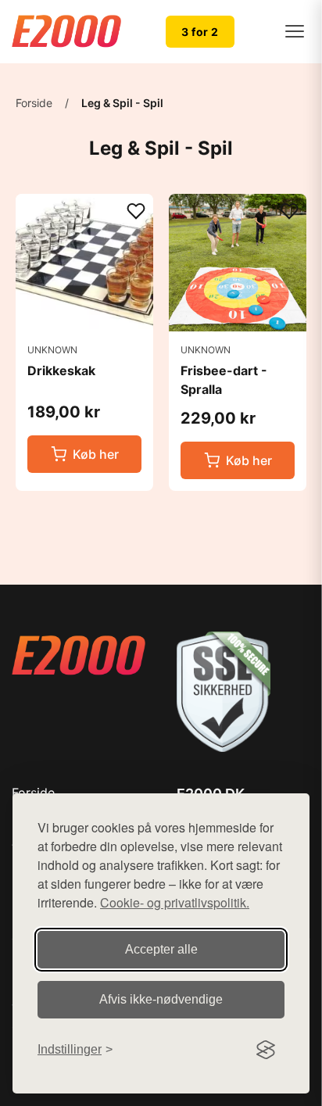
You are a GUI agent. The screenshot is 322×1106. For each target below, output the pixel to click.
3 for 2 (200, 31)
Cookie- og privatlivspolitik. (174, 902)
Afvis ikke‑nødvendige (161, 999)
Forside (34, 102)
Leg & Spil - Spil (122, 102)
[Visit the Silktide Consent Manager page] (265, 1049)
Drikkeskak (61, 370)
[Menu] (294, 31)
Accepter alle (161, 949)
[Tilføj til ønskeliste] (136, 212)
